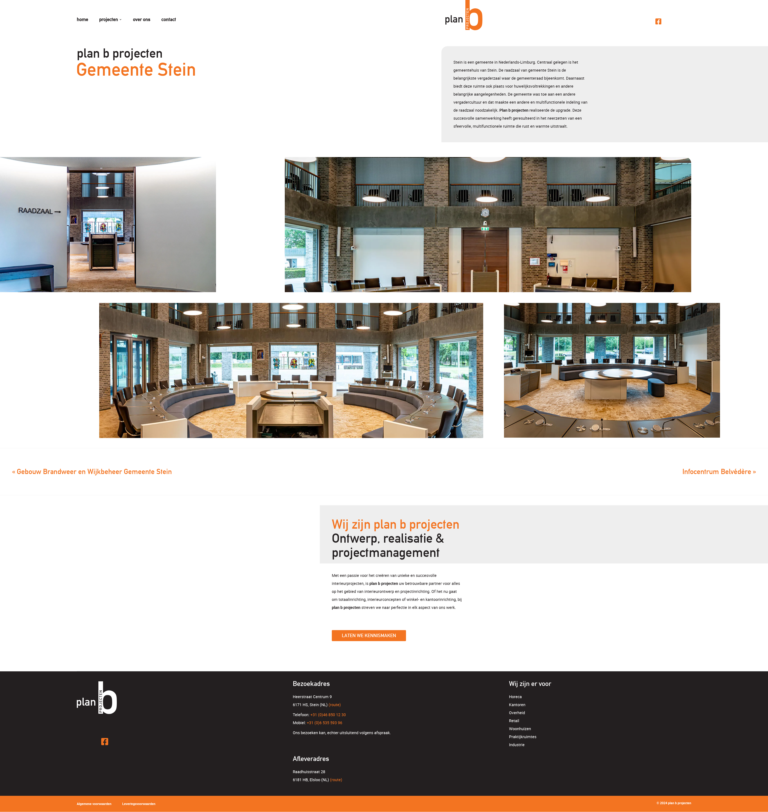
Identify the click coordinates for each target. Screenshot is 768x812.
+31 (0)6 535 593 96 (324, 722)
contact (168, 20)
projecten (108, 20)
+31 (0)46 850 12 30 (328, 714)
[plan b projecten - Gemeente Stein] (108, 229)
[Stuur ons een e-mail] (633, 21)
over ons (141, 20)
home (82, 20)
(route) (335, 704)
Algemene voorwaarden (94, 804)
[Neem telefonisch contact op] (646, 21)
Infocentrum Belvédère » (719, 471)
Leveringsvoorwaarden (138, 804)
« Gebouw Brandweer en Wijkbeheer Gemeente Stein (92, 471)
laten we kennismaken (369, 635)
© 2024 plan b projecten (674, 803)
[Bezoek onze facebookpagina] (658, 21)
